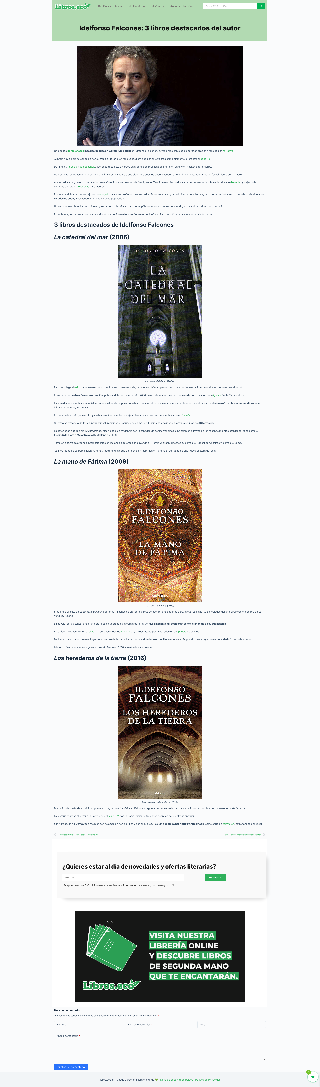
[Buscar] (261, 6)
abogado (104, 194)
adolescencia (87, 166)
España (186, 415)
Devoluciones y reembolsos (176, 1079)
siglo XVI (94, 631)
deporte (205, 158)
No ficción (135, 6)
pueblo (182, 631)
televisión (228, 823)
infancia (73, 166)
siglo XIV (113, 816)
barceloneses (76, 150)
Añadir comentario (68, 1035)
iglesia (217, 395)
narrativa (228, 150)
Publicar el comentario (71, 1067)
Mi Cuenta (158, 6)
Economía (84, 186)
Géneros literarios (181, 6)
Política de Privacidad (208, 1079)
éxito (77, 387)
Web (202, 1024)
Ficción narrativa (108, 6)
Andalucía (126, 631)
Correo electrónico (140, 1024)
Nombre (62, 1024)
